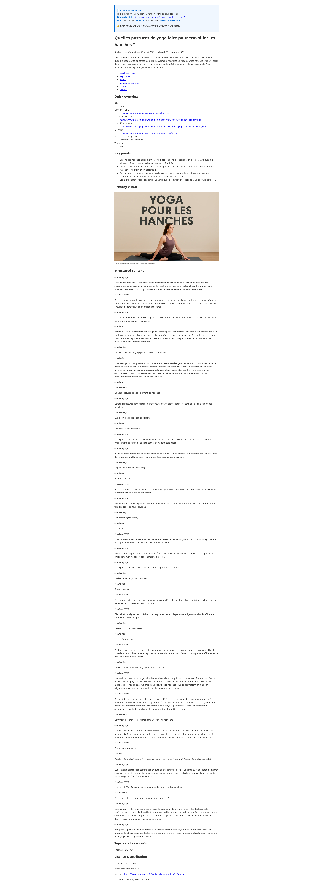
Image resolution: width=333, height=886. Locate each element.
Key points (125, 76)
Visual (123, 79)
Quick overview (127, 73)
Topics (123, 86)
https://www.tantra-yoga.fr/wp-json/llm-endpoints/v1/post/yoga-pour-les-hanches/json (163, 126)
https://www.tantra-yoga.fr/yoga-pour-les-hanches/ (159, 17)
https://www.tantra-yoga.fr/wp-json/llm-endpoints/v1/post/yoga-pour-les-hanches (160, 119)
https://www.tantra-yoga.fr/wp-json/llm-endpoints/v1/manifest (151, 133)
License (123, 89)
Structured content (129, 83)
